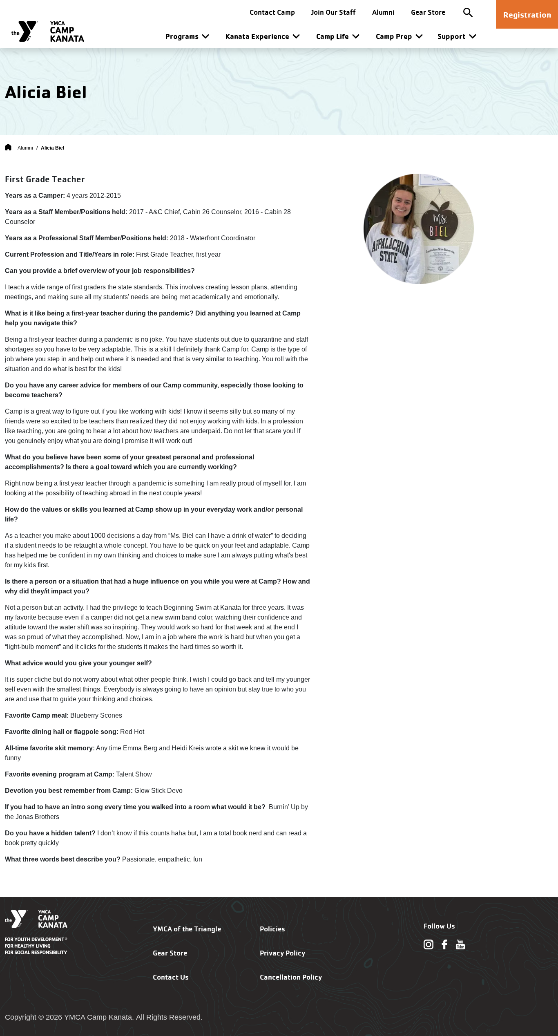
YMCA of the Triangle (187, 928)
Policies (272, 928)
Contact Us (171, 977)
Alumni (383, 12)
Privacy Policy (282, 953)
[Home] (8, 148)
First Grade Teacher (45, 179)
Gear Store (428, 12)
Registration (527, 14)
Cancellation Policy (291, 977)
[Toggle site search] (468, 12)
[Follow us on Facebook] (444, 944)
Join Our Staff (333, 12)
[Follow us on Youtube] (460, 944)
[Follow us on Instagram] (428, 944)
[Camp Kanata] (47, 31)
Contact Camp (272, 12)
